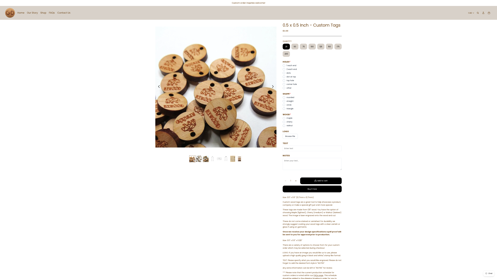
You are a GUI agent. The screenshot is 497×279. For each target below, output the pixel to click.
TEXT (285, 143)
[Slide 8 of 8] (239, 159)
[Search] (478, 13)
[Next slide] (273, 87)
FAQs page (318, 275)
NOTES (286, 155)
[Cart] (489, 13)
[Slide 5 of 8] (219, 159)
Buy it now (312, 189)
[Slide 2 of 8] (199, 159)
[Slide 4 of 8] (212, 159)
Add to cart (322, 180)
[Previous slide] (158, 87)
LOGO (286, 131)
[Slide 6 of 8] (226, 159)
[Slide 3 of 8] (206, 159)
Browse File (290, 136)
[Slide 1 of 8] (192, 159)
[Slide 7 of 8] (233, 159)
